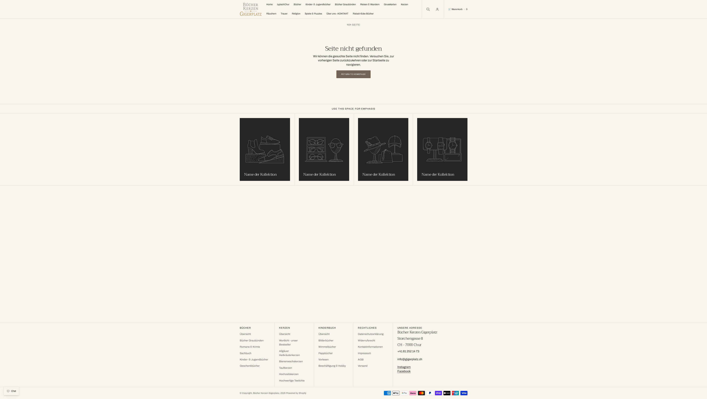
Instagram (404, 367)
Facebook (404, 371)
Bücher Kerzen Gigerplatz (266, 393)
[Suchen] (428, 9)
